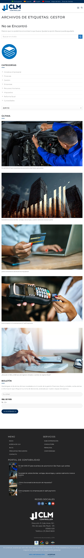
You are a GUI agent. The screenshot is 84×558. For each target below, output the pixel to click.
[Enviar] (80, 37)
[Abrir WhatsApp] (79, 553)
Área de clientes (67, 1)
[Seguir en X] (46, 503)
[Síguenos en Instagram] (42, 503)
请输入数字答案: (7, 399)
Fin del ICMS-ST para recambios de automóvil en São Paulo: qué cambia (22, 168)
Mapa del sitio (56, 1)
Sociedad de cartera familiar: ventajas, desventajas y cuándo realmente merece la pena (27, 219)
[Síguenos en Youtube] (53, 503)
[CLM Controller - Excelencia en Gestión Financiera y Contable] (12, 8)
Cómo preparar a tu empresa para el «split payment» (17, 323)
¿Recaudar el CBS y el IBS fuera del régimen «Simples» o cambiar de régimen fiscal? (26, 375)
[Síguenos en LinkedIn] (49, 503)
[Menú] (78, 7)
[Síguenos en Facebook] (39, 503)
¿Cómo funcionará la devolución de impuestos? (15, 271)
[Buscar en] (81, 8)
